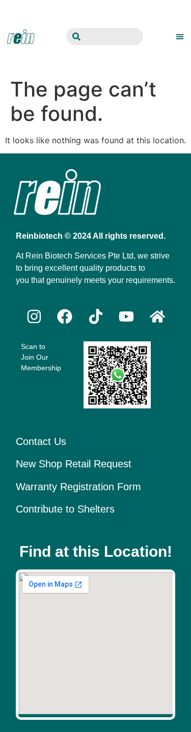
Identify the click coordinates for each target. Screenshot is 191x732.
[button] (180, 36)
